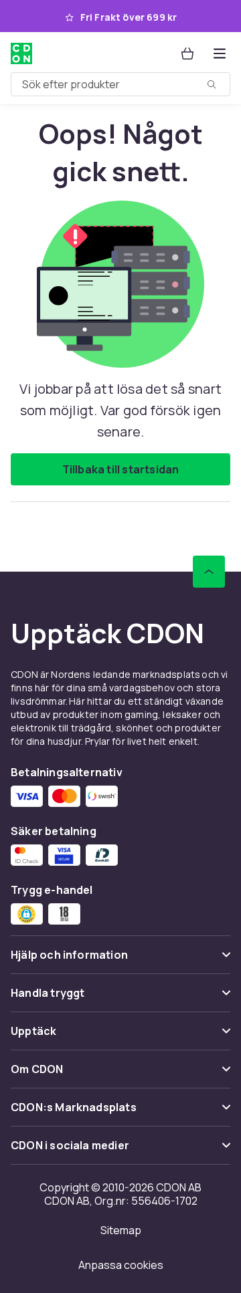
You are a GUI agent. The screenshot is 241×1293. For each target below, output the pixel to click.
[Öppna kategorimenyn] (220, 53)
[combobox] (120, 84)
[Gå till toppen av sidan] (209, 572)
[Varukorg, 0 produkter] (187, 53)
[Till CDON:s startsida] (23, 53)
